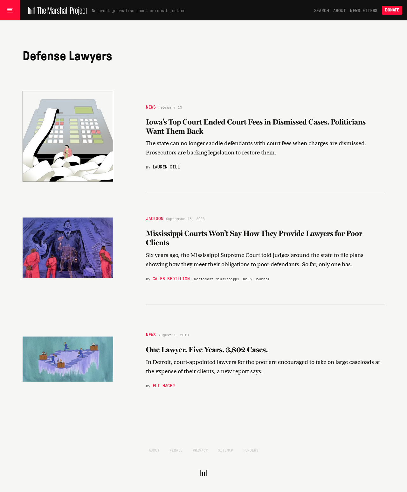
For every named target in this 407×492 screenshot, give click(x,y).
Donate (392, 10)
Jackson (154, 218)
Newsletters (363, 10)
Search (321, 10)
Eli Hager (164, 385)
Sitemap (225, 450)
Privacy (200, 450)
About (339, 10)
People (176, 450)
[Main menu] (10, 10)
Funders (251, 450)
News (151, 107)
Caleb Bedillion (171, 278)
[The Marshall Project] (56, 10)
